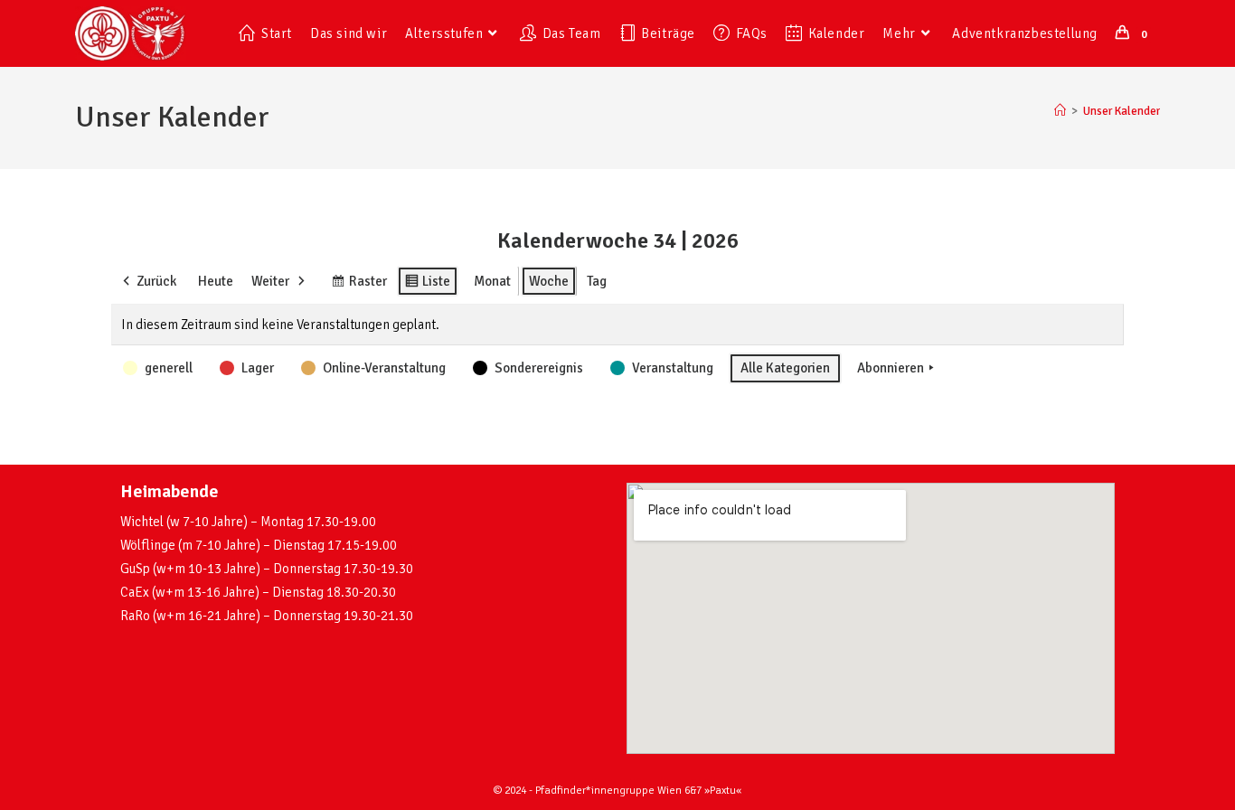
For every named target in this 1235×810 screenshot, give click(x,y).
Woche (549, 281)
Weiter (270, 281)
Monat (492, 281)
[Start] (1060, 111)
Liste (427, 285)
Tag (597, 281)
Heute (215, 281)
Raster (359, 285)
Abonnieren (890, 368)
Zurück (156, 281)
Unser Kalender (1121, 111)
